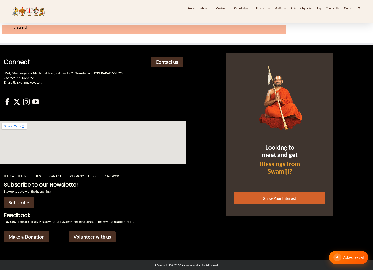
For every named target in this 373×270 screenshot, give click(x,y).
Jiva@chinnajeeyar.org (77, 221)
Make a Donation (27, 236)
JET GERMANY (74, 176)
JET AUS (36, 176)
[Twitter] (16, 101)
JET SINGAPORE (110, 176)
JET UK (22, 176)
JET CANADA (52, 176)
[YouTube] (35, 101)
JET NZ (92, 176)
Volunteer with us (92, 236)
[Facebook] (7, 101)
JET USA (9, 176)
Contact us (167, 62)
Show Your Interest (279, 198)
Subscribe (19, 202)
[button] (359, 8)
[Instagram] (26, 101)
